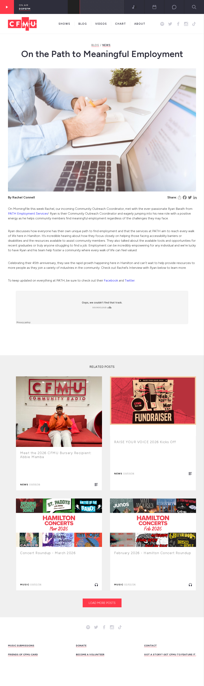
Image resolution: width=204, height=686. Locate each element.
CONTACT (150, 645)
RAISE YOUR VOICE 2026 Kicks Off (145, 442)
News (106, 45)
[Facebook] (184, 197)
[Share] (179, 197)
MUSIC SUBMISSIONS (21, 645)
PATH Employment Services (28, 213)
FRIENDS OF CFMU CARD (23, 654)
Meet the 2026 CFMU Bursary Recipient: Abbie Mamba (56, 455)
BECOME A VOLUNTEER (90, 654)
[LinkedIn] (195, 197)
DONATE (81, 645)
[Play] (7, 7)
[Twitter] (189, 197)
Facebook (111, 280)
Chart (120, 24)
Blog (82, 24)
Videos (101, 24)
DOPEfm (24, 8)
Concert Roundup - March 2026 (48, 553)
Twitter (130, 280)
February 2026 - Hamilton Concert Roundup (152, 553)
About (139, 24)
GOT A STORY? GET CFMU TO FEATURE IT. (170, 654)
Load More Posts (102, 603)
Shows (64, 24)
